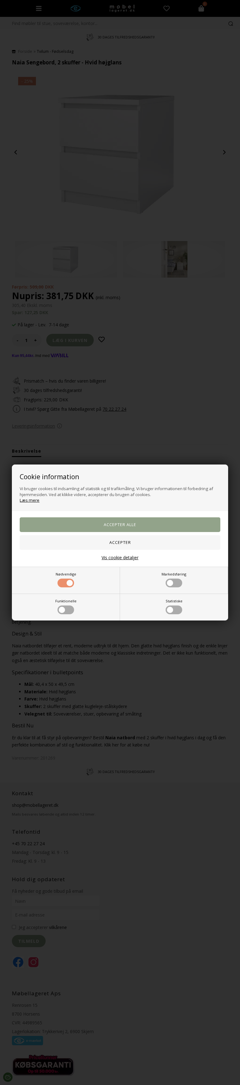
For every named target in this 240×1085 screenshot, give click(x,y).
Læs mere (29, 500)
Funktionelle (66, 601)
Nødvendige (66, 574)
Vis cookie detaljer (120, 557)
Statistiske (174, 601)
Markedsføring (174, 574)
